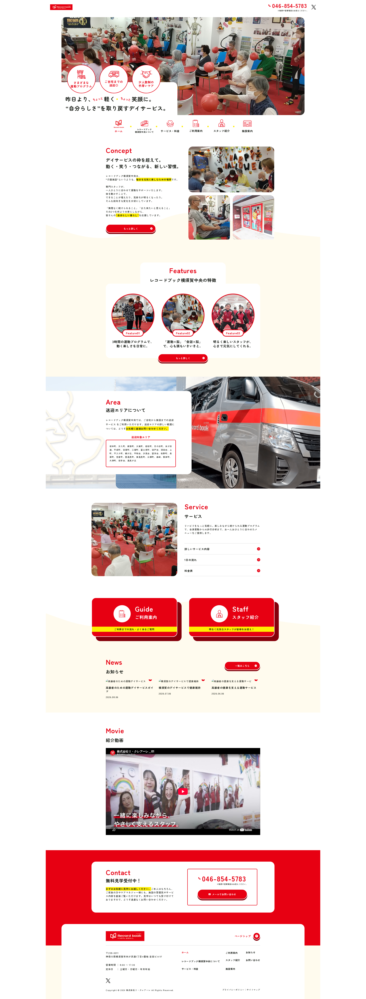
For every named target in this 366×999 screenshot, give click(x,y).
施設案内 (230, 968)
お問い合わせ (253, 960)
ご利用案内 (232, 952)
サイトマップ (253, 990)
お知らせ (250, 952)
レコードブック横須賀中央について (201, 961)
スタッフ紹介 (233, 960)
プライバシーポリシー (233, 990)
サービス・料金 (190, 968)
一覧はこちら (242, 665)
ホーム (185, 952)
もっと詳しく (131, 228)
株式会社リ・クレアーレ (138, 990)
